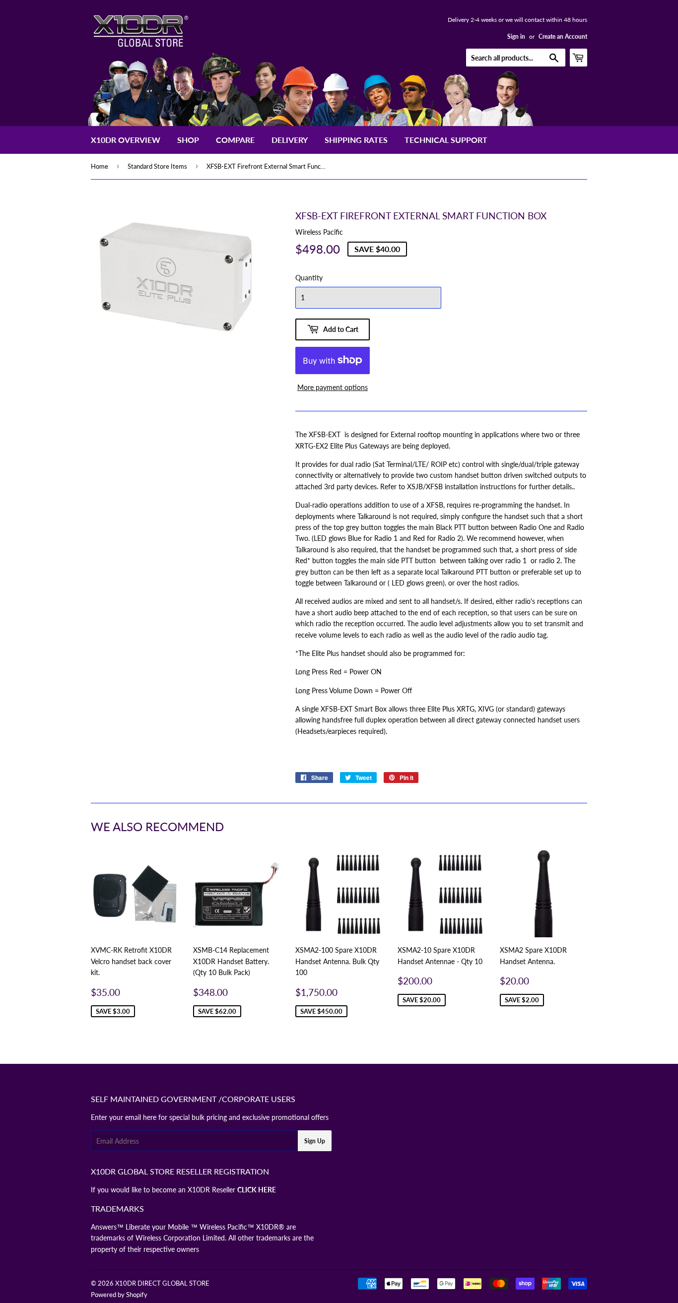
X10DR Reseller (232, 1189)
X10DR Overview (125, 139)
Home (99, 166)
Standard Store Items (157, 166)
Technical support (446, 139)
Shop (188, 139)
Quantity (309, 277)
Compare (235, 139)
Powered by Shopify (119, 1295)
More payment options (332, 387)
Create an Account (563, 36)
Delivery (289, 139)
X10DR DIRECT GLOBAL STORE (162, 1283)
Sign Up (314, 1141)
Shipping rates (356, 139)
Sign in (516, 36)
